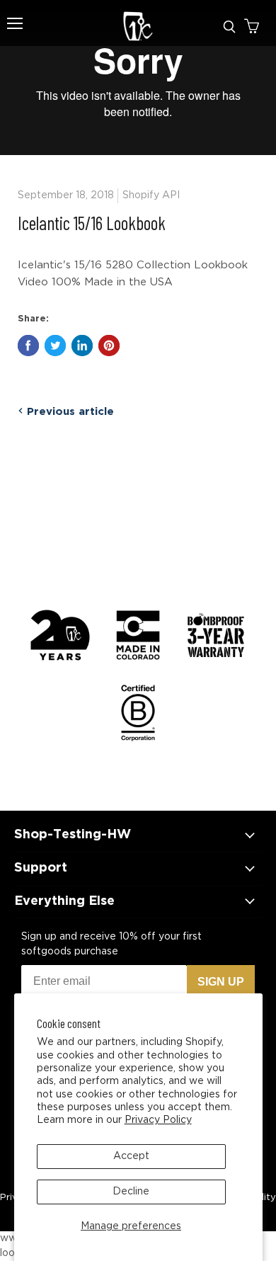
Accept (131, 1156)
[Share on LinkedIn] (82, 345)
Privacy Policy (158, 1120)
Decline (131, 1191)
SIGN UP (220, 982)
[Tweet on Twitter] (55, 345)
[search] (229, 27)
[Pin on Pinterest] (109, 345)
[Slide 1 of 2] (138, 77)
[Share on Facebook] (28, 345)
